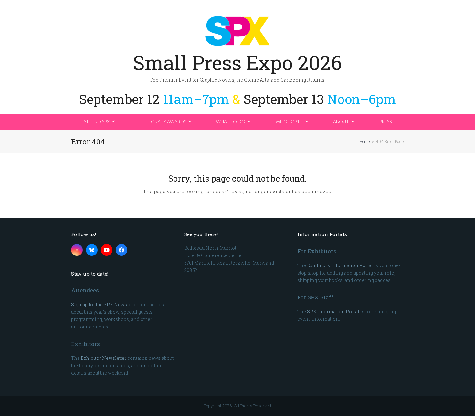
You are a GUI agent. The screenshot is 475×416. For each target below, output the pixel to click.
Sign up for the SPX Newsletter (104, 304)
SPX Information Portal (333, 311)
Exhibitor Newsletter (103, 358)
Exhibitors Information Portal (340, 265)
